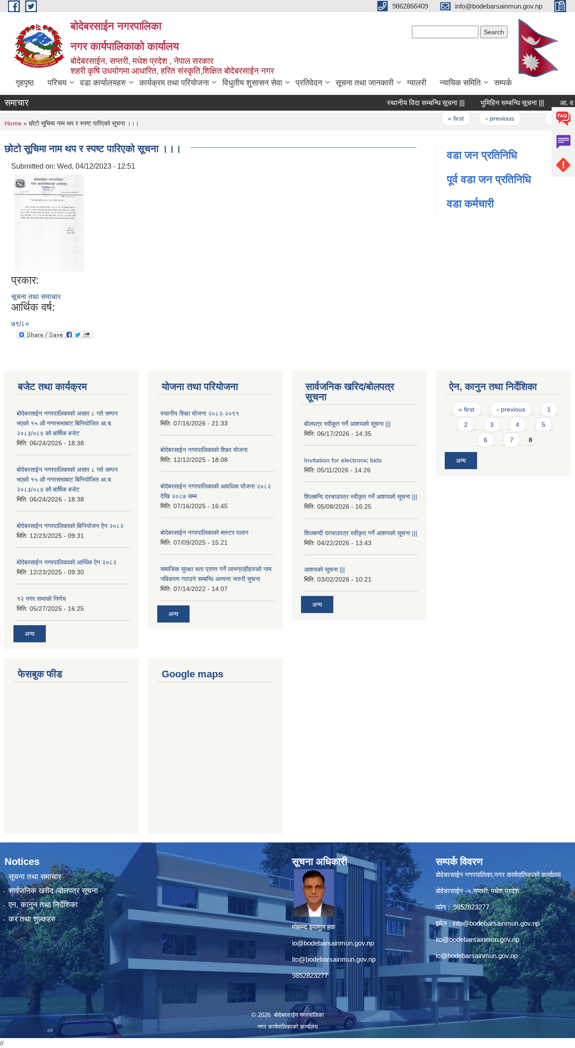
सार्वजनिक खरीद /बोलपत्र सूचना (53, 891)
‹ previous (487, 118)
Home (13, 123)
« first (443, 118)
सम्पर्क (503, 82)
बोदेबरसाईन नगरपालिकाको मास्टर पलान (204, 532)
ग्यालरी (416, 82)
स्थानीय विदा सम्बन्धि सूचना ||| (413, 103)
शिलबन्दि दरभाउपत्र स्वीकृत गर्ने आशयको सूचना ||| (360, 496)
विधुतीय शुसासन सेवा (252, 82)
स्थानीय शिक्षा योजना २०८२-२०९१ (199, 413)
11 (542, 118)
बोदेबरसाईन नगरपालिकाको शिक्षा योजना (204, 449)
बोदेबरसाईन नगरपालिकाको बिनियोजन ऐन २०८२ (70, 525)
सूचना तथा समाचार (36, 296)
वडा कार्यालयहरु (103, 82)
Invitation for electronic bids (343, 460)
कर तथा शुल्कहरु (32, 919)
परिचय (57, 82)
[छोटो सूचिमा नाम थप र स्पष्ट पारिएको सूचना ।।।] (49, 222)
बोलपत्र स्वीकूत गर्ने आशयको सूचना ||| (347, 423)
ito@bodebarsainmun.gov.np (334, 959)
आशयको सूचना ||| (324, 569)
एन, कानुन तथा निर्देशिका (43, 904)
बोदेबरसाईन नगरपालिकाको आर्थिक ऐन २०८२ (66, 562)
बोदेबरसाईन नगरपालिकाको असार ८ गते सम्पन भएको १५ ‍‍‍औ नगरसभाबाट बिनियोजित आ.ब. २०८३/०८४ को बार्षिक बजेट (67, 423)
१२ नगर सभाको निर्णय (41, 598)
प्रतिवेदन (309, 82)
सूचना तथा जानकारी (365, 82)
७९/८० (20, 323)
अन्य (30, 633)
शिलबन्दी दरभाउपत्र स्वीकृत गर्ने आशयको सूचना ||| (360, 533)
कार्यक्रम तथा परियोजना (174, 82)
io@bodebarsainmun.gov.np (333, 943)
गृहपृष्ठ (25, 82)
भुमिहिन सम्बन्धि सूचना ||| (500, 103)
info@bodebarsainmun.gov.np (496, 923)
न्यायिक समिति (460, 82)
